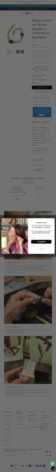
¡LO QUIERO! (41, 242)
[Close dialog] (53, 220)
